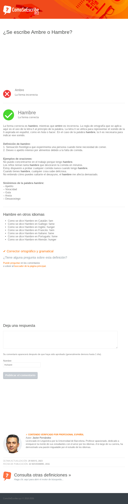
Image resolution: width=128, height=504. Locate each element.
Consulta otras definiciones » (42, 477)
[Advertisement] (29, 60)
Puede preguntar (11, 263)
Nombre (7, 360)
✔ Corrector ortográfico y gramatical (28, 251)
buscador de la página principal (30, 266)
